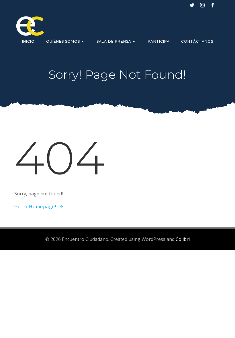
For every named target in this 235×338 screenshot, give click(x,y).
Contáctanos (197, 41)
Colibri (183, 239)
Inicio (28, 41)
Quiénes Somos (63, 41)
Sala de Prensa (114, 41)
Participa (159, 41)
